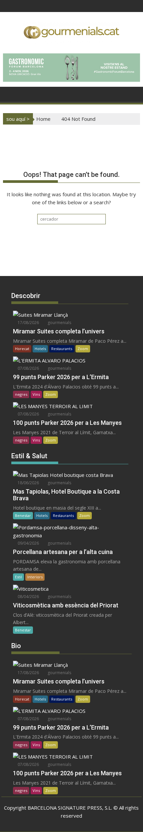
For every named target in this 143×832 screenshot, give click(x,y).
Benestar (23, 515)
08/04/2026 (28, 596)
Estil (18, 576)
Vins (36, 394)
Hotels (40, 348)
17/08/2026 (28, 322)
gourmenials (59, 322)
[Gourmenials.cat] (9, 93)
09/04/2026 (28, 543)
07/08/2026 (28, 368)
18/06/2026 (28, 483)
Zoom (82, 348)
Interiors (35, 576)
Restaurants (61, 348)
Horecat (22, 348)
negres (21, 394)
